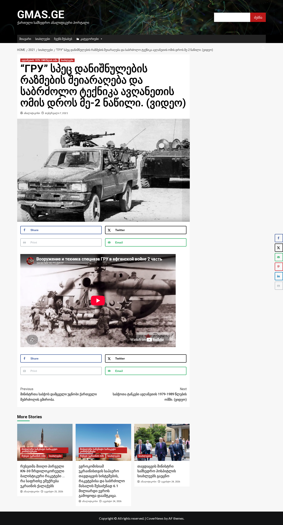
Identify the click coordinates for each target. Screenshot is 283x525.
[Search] (263, 48)
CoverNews (154, 518)
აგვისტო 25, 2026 (53, 491)
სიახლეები (42, 39)
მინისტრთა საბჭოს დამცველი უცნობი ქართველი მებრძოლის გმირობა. (58, 394)
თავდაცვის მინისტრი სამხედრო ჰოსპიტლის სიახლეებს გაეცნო (156, 471)
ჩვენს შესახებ (63, 39)
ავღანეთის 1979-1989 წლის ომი (39, 60)
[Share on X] (279, 247)
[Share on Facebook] (279, 238)
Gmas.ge (40, 14)
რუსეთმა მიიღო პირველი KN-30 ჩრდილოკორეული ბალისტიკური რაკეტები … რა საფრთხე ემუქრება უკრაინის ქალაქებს (42, 476)
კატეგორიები (89, 39)
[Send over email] (279, 257)
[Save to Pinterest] (279, 266)
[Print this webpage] (279, 286)
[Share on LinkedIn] (279, 276)
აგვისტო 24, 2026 (112, 501)
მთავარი (25, 39)
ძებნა (258, 17)
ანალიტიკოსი (32, 113)
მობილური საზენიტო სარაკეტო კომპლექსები (39, 450)
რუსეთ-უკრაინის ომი (34, 456)
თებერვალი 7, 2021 (56, 113)
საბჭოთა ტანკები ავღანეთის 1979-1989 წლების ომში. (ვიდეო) (149, 394)
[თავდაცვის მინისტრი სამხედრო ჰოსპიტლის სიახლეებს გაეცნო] (162, 442)
